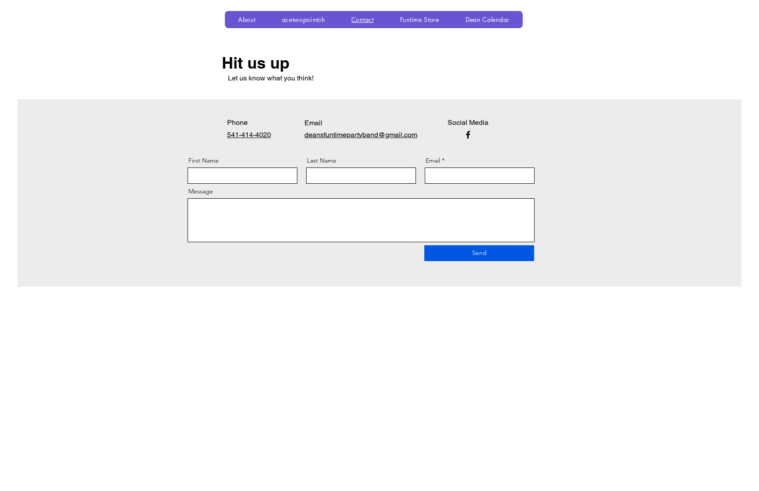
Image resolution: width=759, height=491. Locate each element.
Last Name (321, 160)
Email (433, 160)
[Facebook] (468, 135)
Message (200, 191)
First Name (203, 160)
